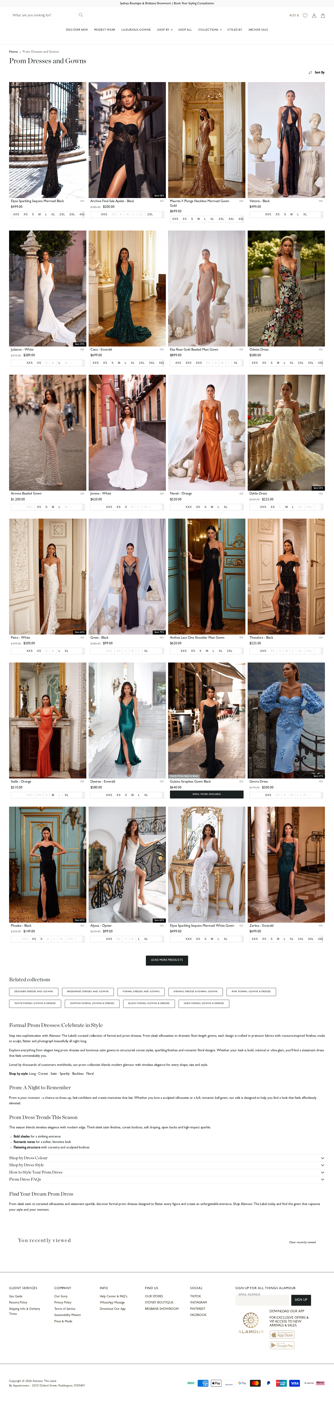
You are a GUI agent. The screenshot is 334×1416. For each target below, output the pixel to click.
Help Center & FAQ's (113, 1296)
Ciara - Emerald (101, 350)
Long (32, 1074)
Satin (54, 1074)
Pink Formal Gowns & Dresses (251, 992)
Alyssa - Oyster (101, 926)
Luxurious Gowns (136, 30)
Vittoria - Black (259, 201)
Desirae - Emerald (102, 782)
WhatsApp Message (112, 1302)
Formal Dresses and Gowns (141, 992)
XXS (30, 507)
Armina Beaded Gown (26, 494)
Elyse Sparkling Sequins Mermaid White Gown (202, 926)
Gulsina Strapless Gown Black (190, 782)
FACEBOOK (198, 1315)
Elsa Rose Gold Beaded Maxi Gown (194, 350)
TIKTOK (195, 1296)
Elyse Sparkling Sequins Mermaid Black (37, 201)
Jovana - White (100, 494)
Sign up (301, 1300)
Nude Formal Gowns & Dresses (204, 1003)
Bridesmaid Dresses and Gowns (88, 992)
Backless (77, 1074)
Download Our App (113, 1309)
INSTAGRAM (198, 1302)
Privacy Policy (62, 1302)
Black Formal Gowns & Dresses (149, 1003)
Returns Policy (18, 1302)
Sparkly (65, 1074)
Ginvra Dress (258, 782)
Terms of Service (64, 1309)
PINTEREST (197, 1309)
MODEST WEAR (104, 30)
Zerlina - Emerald (261, 926)
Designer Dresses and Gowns (33, 992)
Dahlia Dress (258, 494)
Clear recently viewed (302, 1242)
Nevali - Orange (181, 494)
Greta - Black (99, 638)
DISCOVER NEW (77, 30)
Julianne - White (22, 350)
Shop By (163, 30)
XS (114, 214)
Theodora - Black (261, 638)
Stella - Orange (21, 782)
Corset (43, 1074)
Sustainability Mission (67, 1315)
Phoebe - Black (21, 926)
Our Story (60, 1296)
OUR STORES (154, 1296)
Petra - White (20, 638)
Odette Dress (259, 350)
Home (13, 52)
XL (141, 214)
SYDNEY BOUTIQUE (159, 1302)
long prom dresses (67, 1050)
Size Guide (15, 1296)
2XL (309, 507)
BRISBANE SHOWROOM (162, 1309)
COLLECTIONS (208, 30)
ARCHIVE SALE (258, 30)
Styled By (234, 30)
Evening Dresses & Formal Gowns (195, 992)
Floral (90, 1074)
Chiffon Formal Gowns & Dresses (92, 1003)
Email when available (207, 794)
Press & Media (63, 1321)
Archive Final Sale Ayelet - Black (112, 201)
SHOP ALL (185, 30)
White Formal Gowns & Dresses (35, 1003)
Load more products (167, 960)
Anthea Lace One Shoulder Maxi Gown (197, 638)
